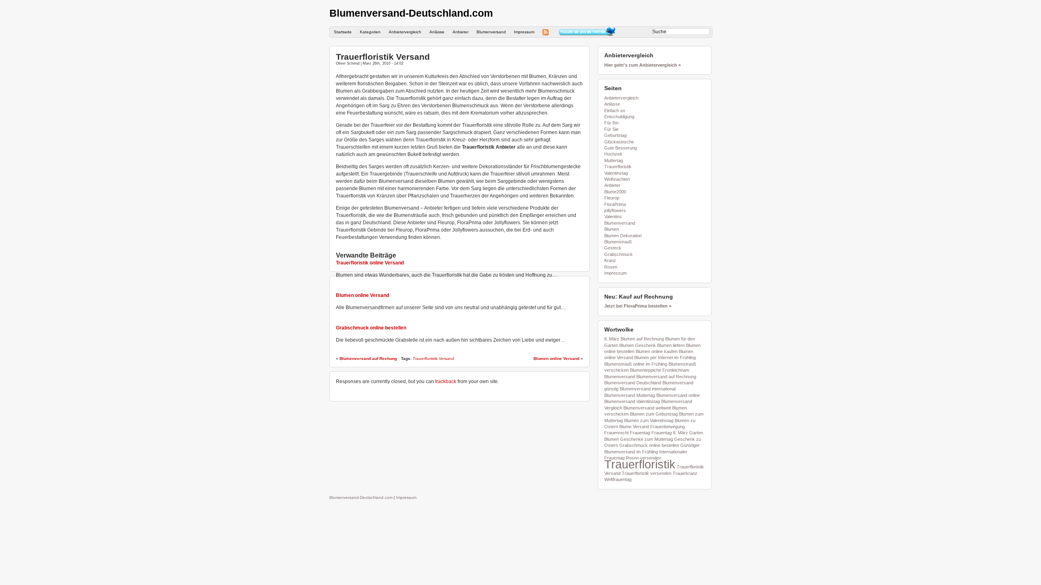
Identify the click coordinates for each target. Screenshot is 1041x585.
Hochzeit (613, 154)
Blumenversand (491, 32)
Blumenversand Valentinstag (632, 401)
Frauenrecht (616, 432)
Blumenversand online (678, 395)
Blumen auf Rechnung (642, 338)
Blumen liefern (671, 345)
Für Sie (611, 129)
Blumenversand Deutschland (632, 382)
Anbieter (460, 32)
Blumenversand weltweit (647, 407)
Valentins (613, 216)
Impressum (524, 32)
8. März (611, 338)
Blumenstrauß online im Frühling (635, 364)
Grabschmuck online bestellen (371, 328)
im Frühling (647, 451)
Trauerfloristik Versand (383, 56)
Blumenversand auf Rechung (368, 358)
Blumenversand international (647, 388)
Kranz (610, 260)
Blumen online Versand (362, 295)
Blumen (611, 229)
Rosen (610, 266)
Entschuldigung (619, 116)
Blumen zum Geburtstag (654, 414)
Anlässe (436, 32)
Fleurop (611, 197)
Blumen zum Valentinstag (648, 420)
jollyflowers (615, 210)
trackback (445, 381)
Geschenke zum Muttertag (646, 439)
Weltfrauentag (618, 479)
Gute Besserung (620, 147)
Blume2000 (615, 191)
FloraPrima (615, 204)
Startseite (343, 32)
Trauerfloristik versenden (646, 473)
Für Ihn (611, 122)
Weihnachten (617, 179)
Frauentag (640, 432)
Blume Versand (634, 426)
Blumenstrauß (618, 241)
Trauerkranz (685, 473)
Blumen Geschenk (637, 345)
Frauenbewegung (667, 426)
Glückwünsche (619, 141)
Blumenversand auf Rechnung (666, 376)
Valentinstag (616, 173)
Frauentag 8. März (669, 432)
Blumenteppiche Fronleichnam (659, 370)
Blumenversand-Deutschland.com (411, 13)
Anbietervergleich (405, 32)
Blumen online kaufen (656, 351)
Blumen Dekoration (623, 235)
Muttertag (613, 160)
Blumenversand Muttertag (629, 395)
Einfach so (614, 110)
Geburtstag (615, 135)
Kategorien (370, 32)
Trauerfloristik (618, 166)
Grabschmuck (618, 254)
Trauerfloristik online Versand (370, 263)
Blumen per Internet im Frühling (665, 357)
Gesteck (612, 247)
